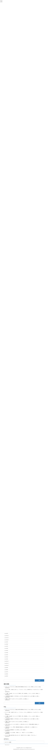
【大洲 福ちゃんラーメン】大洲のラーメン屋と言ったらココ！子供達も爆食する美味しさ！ (22, 724)
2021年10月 (6, 639)
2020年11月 (6, 663)
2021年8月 (6, 644)
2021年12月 (6, 635)
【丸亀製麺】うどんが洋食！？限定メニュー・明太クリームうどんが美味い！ (19, 732)
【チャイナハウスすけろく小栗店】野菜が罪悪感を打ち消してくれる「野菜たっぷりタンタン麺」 (23, 686)
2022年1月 (6, 633)
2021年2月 (6, 656)
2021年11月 (6, 637)
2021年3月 (6, 654)
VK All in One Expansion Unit (31, 749)
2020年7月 (6, 671)
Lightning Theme (23, 749)
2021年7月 (6, 646)
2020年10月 (6, 665)
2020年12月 (6, 661)
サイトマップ (7, 744)
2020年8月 (6, 669)
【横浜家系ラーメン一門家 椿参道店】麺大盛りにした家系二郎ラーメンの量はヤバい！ (21, 727)
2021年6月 (6, 648)
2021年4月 (6, 652)
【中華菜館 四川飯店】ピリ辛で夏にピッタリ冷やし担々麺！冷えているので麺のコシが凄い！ (22, 696)
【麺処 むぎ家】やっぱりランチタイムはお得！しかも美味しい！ (17, 698)
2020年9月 (6, 667)
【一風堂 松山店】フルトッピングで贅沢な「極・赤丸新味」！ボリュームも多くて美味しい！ (22, 693)
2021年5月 (6, 650)
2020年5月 (6, 676)
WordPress (18, 749)
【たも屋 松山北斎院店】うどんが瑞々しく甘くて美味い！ (16, 729)
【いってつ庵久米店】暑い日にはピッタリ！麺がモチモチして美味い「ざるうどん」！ (21, 735)
